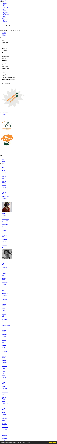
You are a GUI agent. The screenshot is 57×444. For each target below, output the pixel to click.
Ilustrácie (3, 9)
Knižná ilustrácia (5, 4)
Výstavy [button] (1, 38)
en (9, 0)
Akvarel (4, 11)
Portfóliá (3, 159)
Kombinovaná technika (6, 14)
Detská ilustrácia (5, 3)
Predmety (3, 18)
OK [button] (52, 442)
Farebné (3, 34)
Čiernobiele (4, 10)
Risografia (4, 16)
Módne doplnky (5, 21)
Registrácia (3, 161)
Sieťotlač (4, 17)
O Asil (2, 158)
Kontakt (3, 162)
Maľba (4, 15)
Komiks (4, 5)
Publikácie (4, 22)
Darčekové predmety (6, 19)
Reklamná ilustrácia (5, 6)
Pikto (2, 160)
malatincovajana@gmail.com (5, 84)
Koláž (4, 13)
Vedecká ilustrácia (5, 7)
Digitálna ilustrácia (5, 12)
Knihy (4, 20)
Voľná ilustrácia (5, 8)
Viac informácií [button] (29, 442)
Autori (2, 2)
